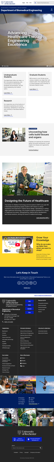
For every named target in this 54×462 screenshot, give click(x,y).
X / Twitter (22, 399)
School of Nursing (24, 341)
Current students (42, 305)
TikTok (31, 399)
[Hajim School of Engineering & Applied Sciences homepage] (12, 303)
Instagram (22, 401)
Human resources (6, 337)
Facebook (22, 398)
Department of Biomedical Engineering (21, 10)
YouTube (32, 398)
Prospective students (43, 303)
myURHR (4, 343)
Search (13, 445)
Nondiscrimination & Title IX (8, 365)
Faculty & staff (41, 309)
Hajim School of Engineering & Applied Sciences (13, 7)
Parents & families (42, 307)
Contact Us (26, 288)
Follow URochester (33, 403)
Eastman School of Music (26, 335)
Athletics (24, 363)
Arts (23, 366)
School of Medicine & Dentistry (25, 338)
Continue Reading (33, 150)
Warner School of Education (26, 345)
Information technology (7, 339)
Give (30, 2)
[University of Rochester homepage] (8, 2)
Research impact (6, 368)
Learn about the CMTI (42, 218)
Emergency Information (35, 452)
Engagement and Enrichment (6, 360)
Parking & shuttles (6, 345)
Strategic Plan (5, 370)
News (23, 358)
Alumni (40, 311)
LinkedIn (32, 401)
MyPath (4, 341)
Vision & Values (5, 372)
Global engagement (6, 363)
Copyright (26, 452)
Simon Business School (25, 343)
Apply (23, 2)
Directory (4, 335)
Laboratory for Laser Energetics (25, 348)
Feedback (16, 452)
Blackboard (5, 331)
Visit (27, 2)
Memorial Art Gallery (43, 333)
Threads (22, 403)
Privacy (21, 452)
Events (23, 360)
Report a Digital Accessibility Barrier (43, 295)
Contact (4, 333)
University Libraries (42, 331)
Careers (29, 308)
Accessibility (5, 358)
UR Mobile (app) (6, 347)
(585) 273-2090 (8, 322)
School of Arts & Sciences (26, 331)
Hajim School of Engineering (26, 333)
